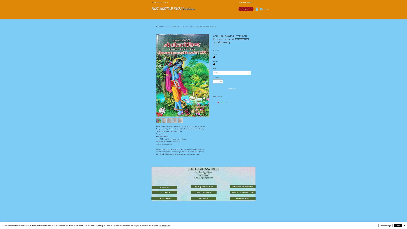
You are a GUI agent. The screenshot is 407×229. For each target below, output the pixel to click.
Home (158, 26)
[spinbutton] (218, 81)
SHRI (191, 169)
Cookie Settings (385, 226)
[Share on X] (226, 102)
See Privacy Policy (165, 226)
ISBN (215, 69)
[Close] (404, 225)
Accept (398, 226)
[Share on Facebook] (214, 102)
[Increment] (221, 81)
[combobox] (232, 73)
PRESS (215, 169)
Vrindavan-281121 (203, 174)
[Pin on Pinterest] (218, 102)
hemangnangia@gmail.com (203, 178)
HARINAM (203, 169)
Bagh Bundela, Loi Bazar (203, 172)
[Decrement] (214, 81)
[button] (256, 9)
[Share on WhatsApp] (222, 102)
